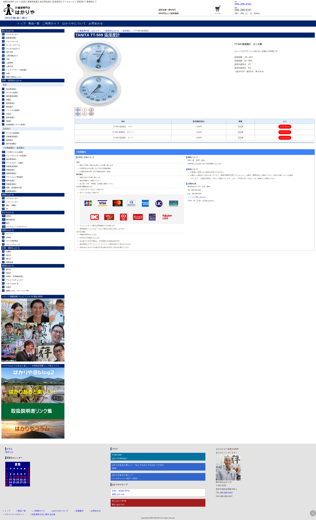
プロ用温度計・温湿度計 (13, 148)
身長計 (8, 216)
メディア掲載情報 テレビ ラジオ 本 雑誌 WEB (22, 296)
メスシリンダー (12, 202)
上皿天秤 (9, 66)
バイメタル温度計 (13, 110)
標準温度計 (10, 103)
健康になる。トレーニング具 (17, 291)
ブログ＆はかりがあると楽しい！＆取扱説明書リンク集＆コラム (30, 366)
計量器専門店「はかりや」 (89, 31)
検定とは (9, 452)
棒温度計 (9, 107)
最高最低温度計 (12, 96)
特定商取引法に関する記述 (43, 514)
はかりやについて (74, 23)
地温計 (8, 121)
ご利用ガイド (51, 23)
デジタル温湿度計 (13, 133)
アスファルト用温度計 (14, 177)
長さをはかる (8, 212)
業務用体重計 (11, 38)
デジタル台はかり (13, 49)
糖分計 (8, 259)
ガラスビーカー (12, 198)
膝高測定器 (10, 220)
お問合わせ (96, 23)
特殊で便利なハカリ (14, 77)
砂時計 (8, 237)
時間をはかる (8, 230)
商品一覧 (34, 23)
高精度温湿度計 (12, 136)
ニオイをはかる (12, 283)
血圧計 (8, 273)
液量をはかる (8, 195)
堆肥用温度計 (11, 173)
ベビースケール (12, 41)
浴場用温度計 (11, 191)
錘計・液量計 (11, 205)
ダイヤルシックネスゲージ (16, 227)
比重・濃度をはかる (11, 248)
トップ (21, 23)
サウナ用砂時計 (12, 241)
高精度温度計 (11, 184)
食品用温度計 (11, 89)
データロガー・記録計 (14, 163)
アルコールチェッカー (14, 280)
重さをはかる (8, 31)
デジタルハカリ (12, 34)
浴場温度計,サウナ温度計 (16, 125)
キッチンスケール (13, 45)
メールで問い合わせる (198, 197)
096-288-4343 (243, 4)
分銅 (8, 73)
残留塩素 (9, 262)
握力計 (8, 269)
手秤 (8, 59)
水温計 (8, 114)
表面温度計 (10, 170)
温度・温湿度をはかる (12, 80)
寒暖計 (8, 100)
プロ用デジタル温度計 (14, 152)
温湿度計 (127, 31)
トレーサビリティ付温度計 (16, 156)
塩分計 (8, 255)
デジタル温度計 (12, 92)
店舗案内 (79, 511)
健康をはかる (8, 266)
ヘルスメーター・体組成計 (16, 70)
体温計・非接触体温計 (14, 276)
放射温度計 (10, 117)
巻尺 (8, 223)
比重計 (8, 252)
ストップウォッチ (13, 244)
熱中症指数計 (11, 144)
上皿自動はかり (12, 56)
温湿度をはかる (112, 31)
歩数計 (8, 287)
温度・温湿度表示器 (14, 188)
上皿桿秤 (9, 63)
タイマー (9, 234)
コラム (9, 449)
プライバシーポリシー (14, 514)
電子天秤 (9, 52)
